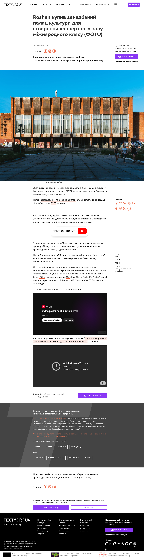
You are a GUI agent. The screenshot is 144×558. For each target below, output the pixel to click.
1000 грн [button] (62, 447)
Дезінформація (65, 528)
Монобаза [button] (74, 458)
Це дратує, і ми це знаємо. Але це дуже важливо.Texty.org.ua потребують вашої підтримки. (56, 412)
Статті (39, 523)
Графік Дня (84, 525)
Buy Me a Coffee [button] (56, 458)
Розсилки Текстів (43, 528)
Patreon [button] (39, 458)
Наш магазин (85, 523)
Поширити (37, 51)
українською (22, 545)
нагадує (94, 258)
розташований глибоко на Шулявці (58, 200)
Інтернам (62, 534)
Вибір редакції (42, 531)
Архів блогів (85, 528)
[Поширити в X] (49, 51)
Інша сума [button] (75, 447)
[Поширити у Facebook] (45, 51)
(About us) (47, 520)
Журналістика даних (66, 520)
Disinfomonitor (64, 531)
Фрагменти (41, 525)
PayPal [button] (88, 458)
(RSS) (44, 523)
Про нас (40, 520)
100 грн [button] (38, 447)
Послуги (62, 523)
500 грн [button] (49, 447)
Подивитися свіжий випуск (126, 62)
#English (40, 534)
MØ (68, 277)
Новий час (61, 194)
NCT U (42, 277)
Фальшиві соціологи (67, 525)
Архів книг (84, 531)
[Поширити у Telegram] (54, 51)
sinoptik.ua (119, 271)
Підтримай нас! (86, 520)
